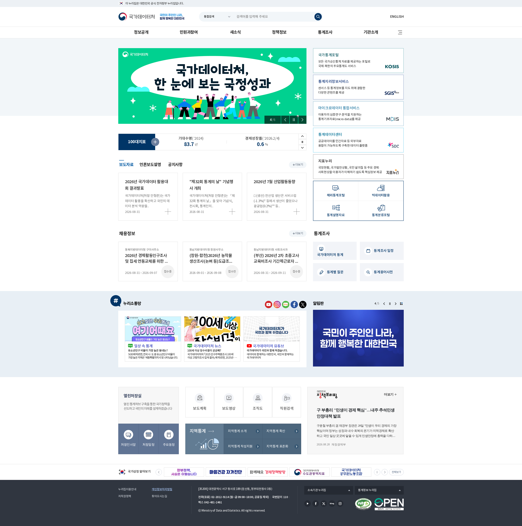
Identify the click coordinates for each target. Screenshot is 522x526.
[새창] (153, 339)
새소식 (235, 32)
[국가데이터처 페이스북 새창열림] (294, 304)
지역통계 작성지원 (240, 446)
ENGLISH (397, 17)
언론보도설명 (150, 164)
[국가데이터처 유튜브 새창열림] (268, 304)
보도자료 (126, 164)
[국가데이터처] (136, 16)
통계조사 (325, 32)
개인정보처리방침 (162, 489)
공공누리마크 (389, 504)
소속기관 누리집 (315, 490)
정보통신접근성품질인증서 (363, 504)
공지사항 (175, 164)
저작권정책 (124, 496)
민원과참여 (189, 32)
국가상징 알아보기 (134, 472)
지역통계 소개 (237, 431)
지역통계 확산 (276, 431)
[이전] (285, 120)
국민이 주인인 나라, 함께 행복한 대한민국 (172, 16)
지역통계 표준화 (277, 446)
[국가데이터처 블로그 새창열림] (285, 304)
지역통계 (198, 431)
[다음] (302, 120)
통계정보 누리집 (366, 490)
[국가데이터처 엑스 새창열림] (302, 304)
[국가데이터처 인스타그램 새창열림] (277, 304)
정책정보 (279, 32)
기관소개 (371, 32)
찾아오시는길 (159, 496)
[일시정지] (294, 120)
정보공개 (141, 32)
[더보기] (401, 303)
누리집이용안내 (127, 489)
